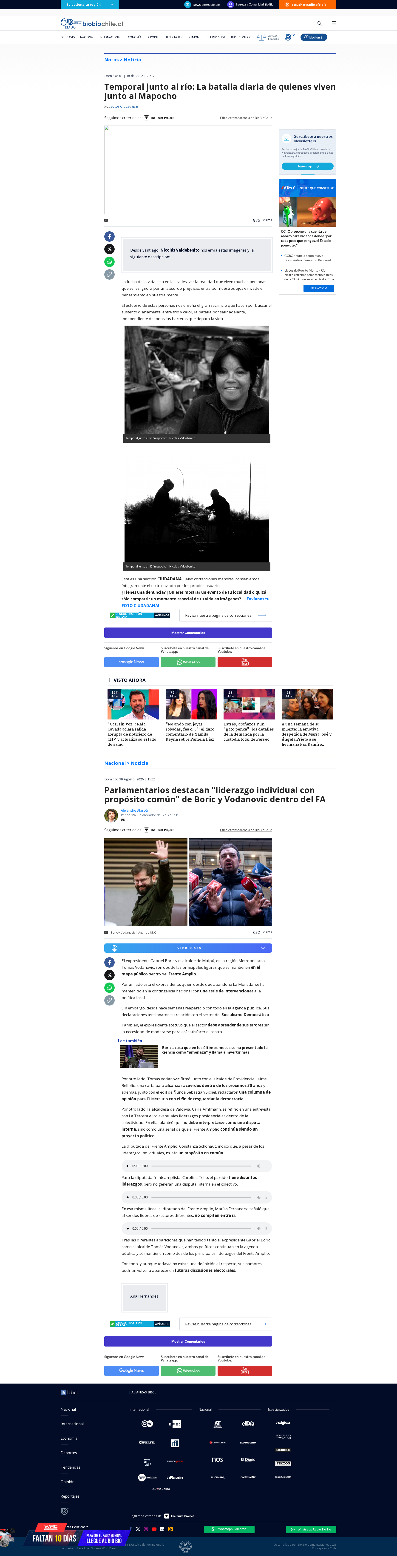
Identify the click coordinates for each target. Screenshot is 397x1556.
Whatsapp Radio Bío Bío (314, 1529)
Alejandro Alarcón (135, 810)
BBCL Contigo (241, 37)
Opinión (193, 37)
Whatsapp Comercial (232, 1529)
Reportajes (70, 1496)
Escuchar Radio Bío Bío (309, 5)
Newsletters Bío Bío (206, 5)
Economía (134, 37)
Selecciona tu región (84, 4)
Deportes (153, 37)
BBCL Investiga (215, 37)
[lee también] (140, 1056)
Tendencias (174, 37)
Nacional (87, 37)
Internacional (110, 37)
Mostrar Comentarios (188, 633)
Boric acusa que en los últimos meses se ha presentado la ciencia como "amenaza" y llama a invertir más (215, 1050)
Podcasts (68, 37)
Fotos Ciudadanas (125, 106)
